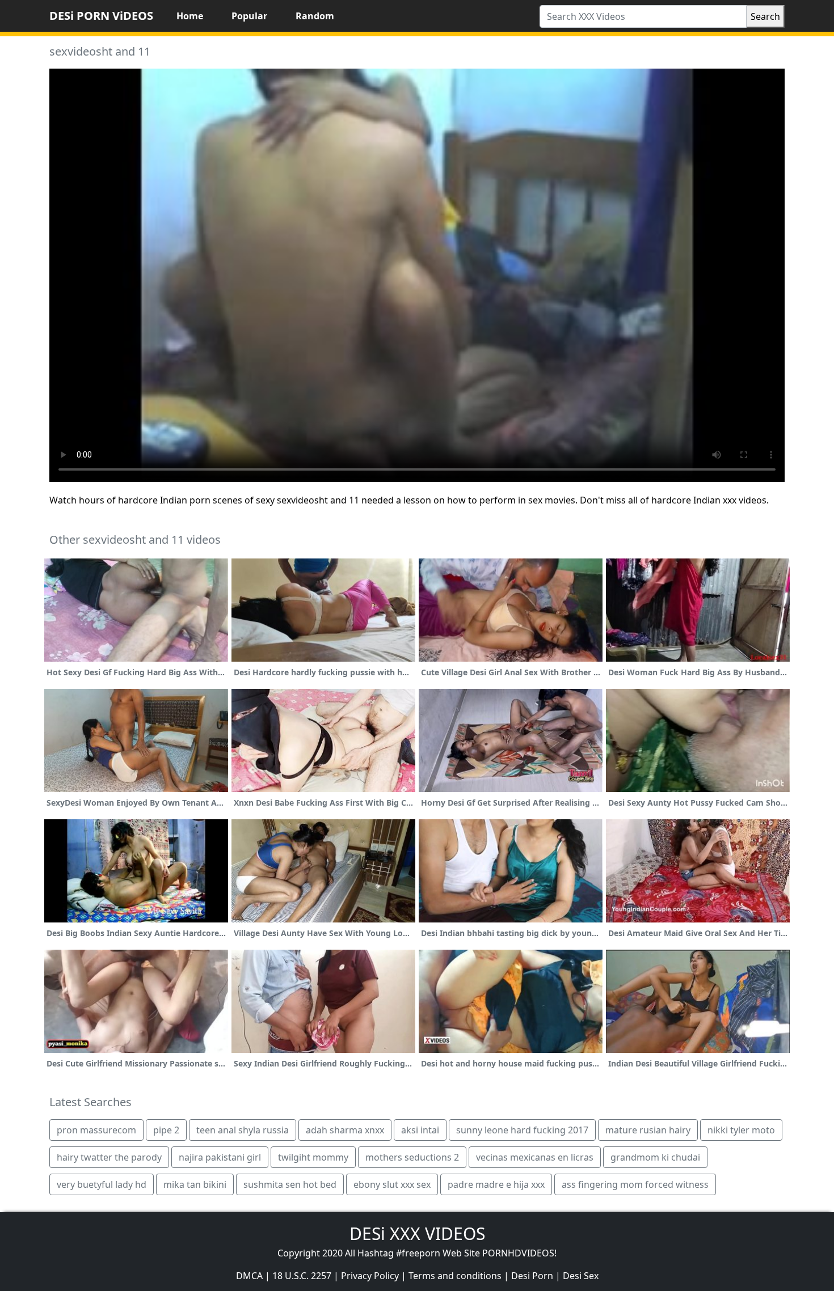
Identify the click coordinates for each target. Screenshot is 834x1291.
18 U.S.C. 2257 (301, 1275)
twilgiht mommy (313, 1157)
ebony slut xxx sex (392, 1184)
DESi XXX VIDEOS (417, 1233)
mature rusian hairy (647, 1130)
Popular (249, 16)
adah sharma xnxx (345, 1130)
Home (189, 16)
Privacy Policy (370, 1275)
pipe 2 (166, 1130)
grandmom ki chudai (655, 1157)
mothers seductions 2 (412, 1157)
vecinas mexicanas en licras (534, 1157)
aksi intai (420, 1130)
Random (315, 16)
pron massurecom (96, 1130)
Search (765, 16)
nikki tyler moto (741, 1130)
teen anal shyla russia (242, 1130)
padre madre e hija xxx (496, 1184)
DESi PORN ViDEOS (101, 15)
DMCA (249, 1275)
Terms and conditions (455, 1275)
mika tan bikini (194, 1184)
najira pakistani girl (220, 1157)
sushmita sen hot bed (289, 1184)
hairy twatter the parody (109, 1157)
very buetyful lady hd (101, 1184)
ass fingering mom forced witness (635, 1184)
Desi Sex (581, 1275)
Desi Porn (532, 1275)
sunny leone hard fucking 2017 (522, 1130)
